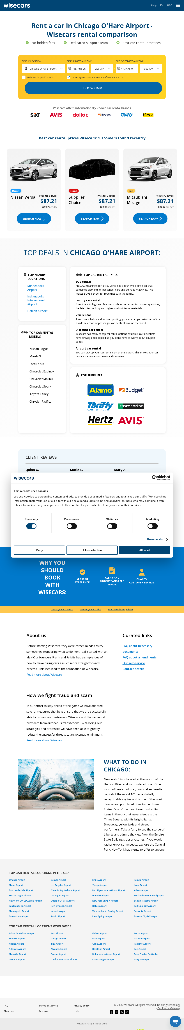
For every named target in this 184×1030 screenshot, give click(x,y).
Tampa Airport (99, 885)
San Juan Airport (142, 959)
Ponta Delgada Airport (104, 959)
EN (162, 5)
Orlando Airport (17, 879)
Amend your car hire (90, 609)
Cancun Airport (58, 954)
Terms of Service (48, 1005)
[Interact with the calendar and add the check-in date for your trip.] (78, 68)
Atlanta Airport (142, 890)
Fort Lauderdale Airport (21, 890)
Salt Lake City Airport (145, 905)
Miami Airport (16, 885)
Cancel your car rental (62, 609)
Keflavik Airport (17, 938)
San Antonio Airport (19, 916)
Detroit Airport (37, 311)
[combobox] (93, 68)
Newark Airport (59, 911)
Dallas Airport (99, 905)
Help (154, 5)
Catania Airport (142, 938)
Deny (39, 550)
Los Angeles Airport (61, 885)
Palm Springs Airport (103, 916)
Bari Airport (140, 949)
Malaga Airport (58, 938)
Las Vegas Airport (60, 895)
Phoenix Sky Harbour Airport (65, 890)
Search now (31, 218)
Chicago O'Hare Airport (63, 900)
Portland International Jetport (149, 895)
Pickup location (31, 61)
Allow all (144, 550)
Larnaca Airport (17, 959)
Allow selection (92, 550)
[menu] (178, 5)
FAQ (6, 1005)
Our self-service (134, 663)
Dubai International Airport (106, 954)
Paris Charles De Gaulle (146, 954)
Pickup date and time (79, 61)
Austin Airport (58, 916)
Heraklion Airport (101, 949)
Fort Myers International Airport (108, 890)
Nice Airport (98, 938)
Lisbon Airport (99, 933)
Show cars (93, 88)
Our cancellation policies (120, 609)
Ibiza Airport (57, 943)
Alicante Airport (59, 949)
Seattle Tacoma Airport (146, 900)
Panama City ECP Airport (146, 916)
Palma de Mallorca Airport (22, 933)
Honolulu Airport (100, 895)
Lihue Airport (99, 879)
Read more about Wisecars (44, 675)
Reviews (43, 1011)
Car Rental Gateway (168, 1008)
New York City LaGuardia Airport (25, 900)
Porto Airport (141, 933)
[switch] (72, 526)
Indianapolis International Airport (36, 300)
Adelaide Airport (17, 949)
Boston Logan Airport (20, 895)
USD (169, 5)
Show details (154, 539)
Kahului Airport (141, 879)
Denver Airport (58, 879)
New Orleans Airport (61, 905)
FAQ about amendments (140, 657)
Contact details (133, 669)
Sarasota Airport (142, 911)
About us (8, 1011)
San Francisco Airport (20, 905)
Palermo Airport (142, 943)
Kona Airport (140, 885)
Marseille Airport (17, 954)
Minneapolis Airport (35, 288)
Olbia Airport (99, 943)
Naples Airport (16, 943)
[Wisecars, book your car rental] (17, 5)
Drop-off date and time (130, 61)
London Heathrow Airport (64, 959)
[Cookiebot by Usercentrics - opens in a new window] (154, 477)
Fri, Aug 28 (127, 68)
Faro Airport (57, 933)
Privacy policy (81, 1005)
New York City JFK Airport (105, 900)
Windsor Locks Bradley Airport (107, 911)
